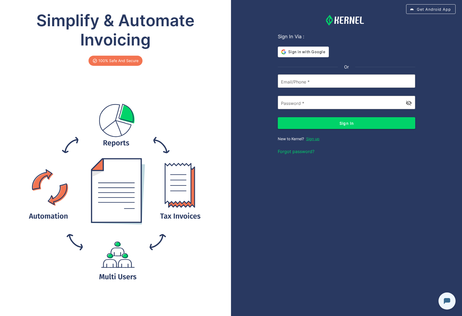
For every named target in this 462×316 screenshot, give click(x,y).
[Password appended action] (409, 103)
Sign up (312, 138)
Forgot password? (296, 151)
